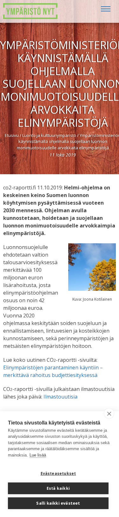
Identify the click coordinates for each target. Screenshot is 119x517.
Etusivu (12, 135)
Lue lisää (38, 455)
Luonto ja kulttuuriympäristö (49, 135)
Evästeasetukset (58, 473)
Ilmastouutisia (60, 396)
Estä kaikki (58, 488)
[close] (109, 413)
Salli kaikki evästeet (58, 503)
